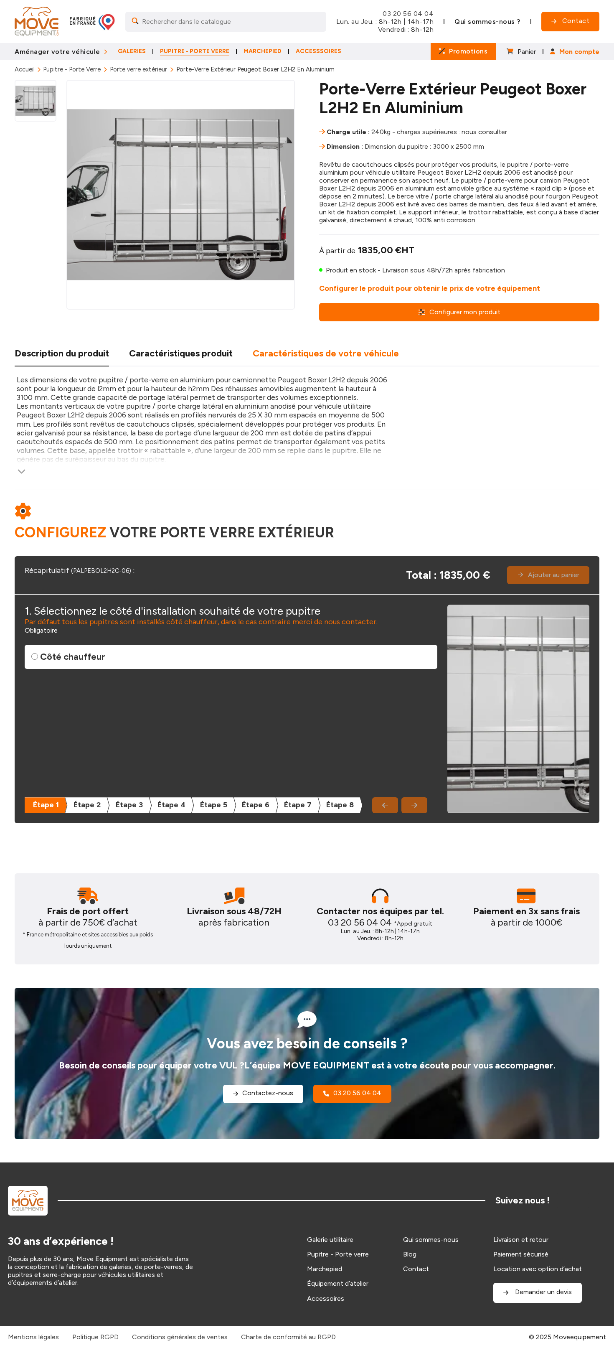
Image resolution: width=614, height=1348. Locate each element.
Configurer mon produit (464, 312)
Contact (416, 1269)
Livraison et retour (520, 1240)
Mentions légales (33, 1337)
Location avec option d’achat (537, 1269)
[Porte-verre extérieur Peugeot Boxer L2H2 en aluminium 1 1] (180, 195)
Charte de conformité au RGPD (288, 1337)
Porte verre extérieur (138, 69)
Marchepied (324, 1269)
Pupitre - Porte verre (338, 1254)
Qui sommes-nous (431, 1240)
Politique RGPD (95, 1337)
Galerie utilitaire (330, 1240)
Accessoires (325, 1298)
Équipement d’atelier (337, 1283)
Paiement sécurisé (520, 1254)
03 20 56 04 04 (408, 14)
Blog (409, 1254)
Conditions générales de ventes (180, 1337)
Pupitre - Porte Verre (72, 69)
